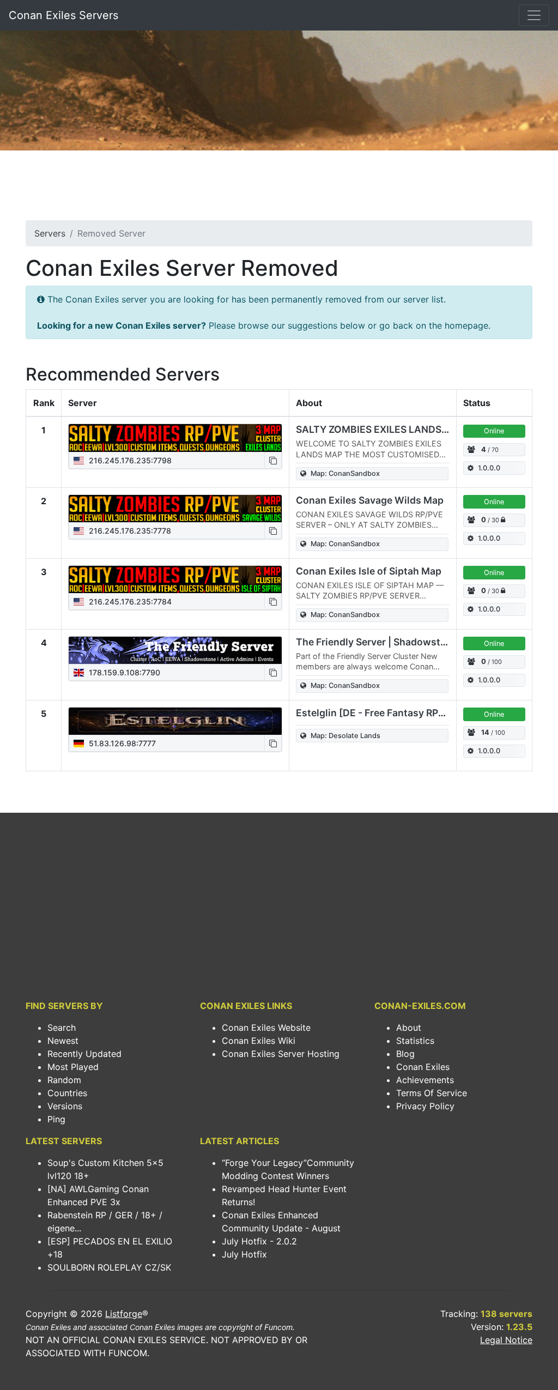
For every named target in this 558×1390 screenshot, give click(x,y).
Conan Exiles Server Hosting (280, 1053)
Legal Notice (506, 1339)
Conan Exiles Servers (63, 15)
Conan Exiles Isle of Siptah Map (368, 571)
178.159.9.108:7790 (123, 672)
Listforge (123, 1313)
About (408, 1027)
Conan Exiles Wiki (258, 1040)
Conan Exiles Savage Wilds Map (370, 500)
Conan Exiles (423, 1066)
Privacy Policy (425, 1106)
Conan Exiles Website (266, 1027)
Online (494, 431)
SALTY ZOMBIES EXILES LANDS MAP (380, 429)
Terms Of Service (431, 1092)
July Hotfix (244, 1254)
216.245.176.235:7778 (129, 530)
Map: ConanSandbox (345, 473)
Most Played (73, 1066)
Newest (62, 1040)
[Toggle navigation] (534, 15)
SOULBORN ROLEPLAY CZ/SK (109, 1267)
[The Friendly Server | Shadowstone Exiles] (175, 650)
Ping (56, 1119)
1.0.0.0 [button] (489, 468)
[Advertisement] (279, 188)
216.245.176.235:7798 (129, 460)
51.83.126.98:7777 (121, 743)
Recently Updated (84, 1053)
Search (61, 1027)
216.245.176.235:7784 (129, 601)
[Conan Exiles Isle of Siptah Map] (175, 579)
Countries (67, 1092)
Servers (49, 233)
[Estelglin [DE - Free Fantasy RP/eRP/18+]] (175, 721)
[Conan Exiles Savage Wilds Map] (175, 508)
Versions (64, 1106)
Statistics (415, 1040)
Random (64, 1079)
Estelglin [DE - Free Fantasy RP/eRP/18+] (390, 712)
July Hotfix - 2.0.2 (259, 1241)
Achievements (425, 1079)
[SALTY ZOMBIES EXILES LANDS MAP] (175, 437)
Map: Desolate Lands (345, 736)
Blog (405, 1053)
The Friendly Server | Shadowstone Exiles (392, 642)
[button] (273, 460)
